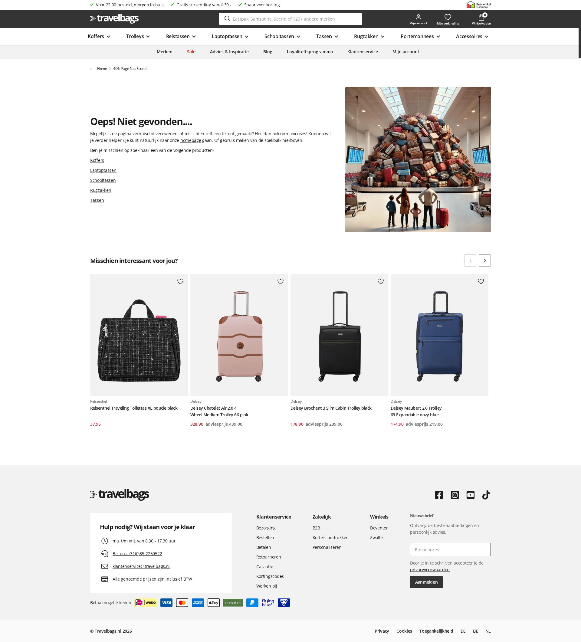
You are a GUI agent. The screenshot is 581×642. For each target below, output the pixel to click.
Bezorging (266, 528)
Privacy (382, 631)
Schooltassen (103, 180)
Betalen (263, 547)
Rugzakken (100, 190)
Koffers (97, 160)
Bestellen (265, 537)
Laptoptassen (103, 170)
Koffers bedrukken (331, 537)
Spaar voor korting (262, 5)
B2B (316, 528)
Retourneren (268, 557)
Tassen (97, 200)
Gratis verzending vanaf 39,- (203, 5)
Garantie (264, 566)
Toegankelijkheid (436, 631)
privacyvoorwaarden (430, 569)
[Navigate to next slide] (485, 260)
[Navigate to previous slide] (470, 260)
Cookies (404, 631)
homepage (190, 140)
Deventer (379, 528)
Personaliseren (327, 547)
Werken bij (266, 586)
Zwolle (376, 537)
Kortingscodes (270, 576)
